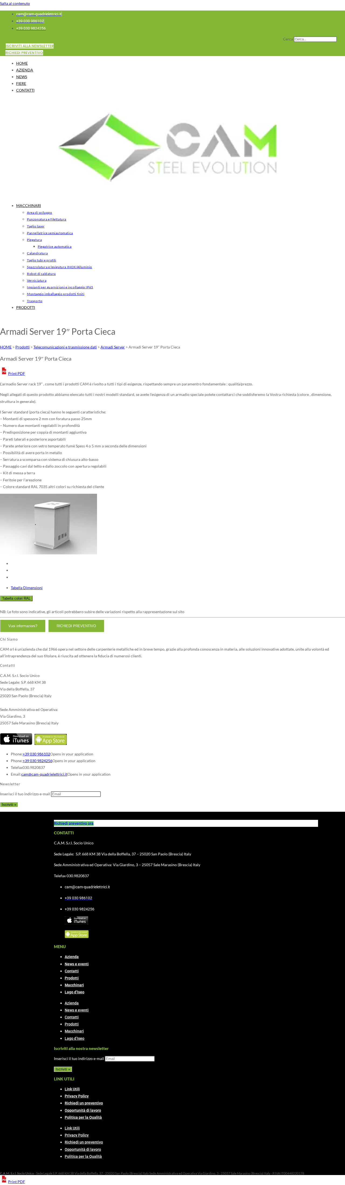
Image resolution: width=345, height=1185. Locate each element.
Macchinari (74, 985)
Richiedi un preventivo (84, 1103)
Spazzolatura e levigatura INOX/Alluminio (59, 267)
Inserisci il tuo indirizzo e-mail (25, 794)
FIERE (21, 83)
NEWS (21, 76)
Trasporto (34, 301)
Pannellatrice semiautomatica (50, 233)
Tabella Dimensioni (27, 587)
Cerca (288, 39)
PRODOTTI (25, 307)
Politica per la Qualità (83, 1117)
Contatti (72, 971)
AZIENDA (24, 70)
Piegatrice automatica (55, 246)
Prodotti (72, 978)
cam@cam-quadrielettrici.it (44, 774)
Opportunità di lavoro (83, 1110)
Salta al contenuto (15, 3)
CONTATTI (25, 90)
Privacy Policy (77, 1096)
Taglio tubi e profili (41, 260)
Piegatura (34, 240)
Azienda (72, 957)
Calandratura (37, 253)
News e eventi (77, 964)
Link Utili (72, 1089)
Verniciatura (36, 280)
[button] (12, 373)
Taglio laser (35, 226)
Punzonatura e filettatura (46, 219)
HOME (22, 63)
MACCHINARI (28, 205)
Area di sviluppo (39, 212)
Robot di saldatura (41, 274)
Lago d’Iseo (74, 992)
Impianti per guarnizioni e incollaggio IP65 (60, 287)
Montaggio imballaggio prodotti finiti (55, 294)
